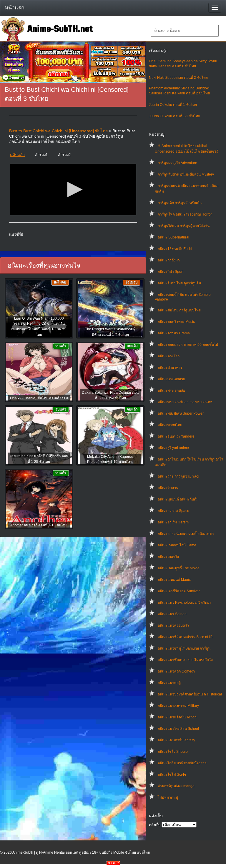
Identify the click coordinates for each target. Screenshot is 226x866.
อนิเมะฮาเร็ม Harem (173, 522)
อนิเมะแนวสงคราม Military (178, 706)
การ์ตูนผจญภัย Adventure (177, 163)
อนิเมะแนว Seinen (172, 614)
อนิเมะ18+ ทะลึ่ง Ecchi (175, 249)
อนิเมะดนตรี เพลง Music (176, 322)
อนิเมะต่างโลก (169, 356)
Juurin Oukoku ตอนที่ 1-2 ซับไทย (174, 116)
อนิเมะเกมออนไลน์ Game (177, 545)
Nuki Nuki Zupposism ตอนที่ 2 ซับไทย (178, 78)
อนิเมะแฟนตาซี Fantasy (176, 740)
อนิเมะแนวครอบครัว (173, 625)
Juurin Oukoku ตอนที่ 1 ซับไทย (173, 105)
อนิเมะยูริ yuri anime (173, 448)
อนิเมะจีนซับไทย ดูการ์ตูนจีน (179, 283)
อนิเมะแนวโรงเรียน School (178, 729)
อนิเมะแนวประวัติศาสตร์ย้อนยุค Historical (190, 694)
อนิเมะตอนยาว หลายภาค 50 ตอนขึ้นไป (188, 345)
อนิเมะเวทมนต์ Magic (174, 580)
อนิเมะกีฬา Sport (170, 272)
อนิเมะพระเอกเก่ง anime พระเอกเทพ (185, 402)
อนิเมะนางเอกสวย (171, 379)
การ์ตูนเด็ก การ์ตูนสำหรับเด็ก (180, 203)
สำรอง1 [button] (41, 155)
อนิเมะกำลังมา (169, 260)
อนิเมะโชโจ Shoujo (173, 752)
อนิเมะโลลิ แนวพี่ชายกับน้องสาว (182, 763)
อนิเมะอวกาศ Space (173, 511)
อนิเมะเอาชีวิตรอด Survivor (179, 591)
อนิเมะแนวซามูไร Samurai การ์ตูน (184, 648)
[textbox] (185, 31)
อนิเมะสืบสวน (168, 488)
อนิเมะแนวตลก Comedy (176, 671)
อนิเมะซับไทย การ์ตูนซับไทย (179, 310)
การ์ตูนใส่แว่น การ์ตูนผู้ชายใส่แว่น (184, 226)
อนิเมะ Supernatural (173, 237)
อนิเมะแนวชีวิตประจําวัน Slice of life (186, 637)
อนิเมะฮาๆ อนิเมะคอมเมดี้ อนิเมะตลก (186, 534)
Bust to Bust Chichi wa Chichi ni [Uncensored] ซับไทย (58, 131)
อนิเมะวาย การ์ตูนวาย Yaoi (178, 476)
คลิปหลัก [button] (17, 155)
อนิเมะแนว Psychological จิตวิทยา (184, 602)
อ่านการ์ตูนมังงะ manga (176, 786)
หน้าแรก (14, 8)
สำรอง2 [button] (64, 155)
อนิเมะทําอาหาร (170, 368)
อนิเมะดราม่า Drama (174, 333)
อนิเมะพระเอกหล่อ (171, 390)
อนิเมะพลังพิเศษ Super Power (181, 413)
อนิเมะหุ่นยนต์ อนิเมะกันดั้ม (178, 499)
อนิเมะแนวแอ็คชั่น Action (177, 717)
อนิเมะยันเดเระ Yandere (176, 436)
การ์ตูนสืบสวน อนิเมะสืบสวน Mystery (186, 174)
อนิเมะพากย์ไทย (170, 425)
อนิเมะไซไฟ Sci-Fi (172, 774)
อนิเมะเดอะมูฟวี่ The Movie (179, 568)
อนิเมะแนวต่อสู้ (169, 683)
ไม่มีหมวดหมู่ (168, 797)
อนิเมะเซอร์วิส (168, 557)
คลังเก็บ (155, 825)
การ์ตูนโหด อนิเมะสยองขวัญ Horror (185, 214)
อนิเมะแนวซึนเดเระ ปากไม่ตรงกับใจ (185, 660)
